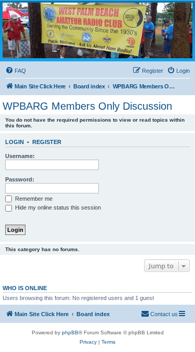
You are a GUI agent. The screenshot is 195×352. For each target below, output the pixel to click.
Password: (19, 179)
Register (46, 142)
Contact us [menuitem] (164, 314)
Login (14, 142)
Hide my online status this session (57, 207)
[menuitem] (15, 70)
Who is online (25, 288)
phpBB (70, 332)
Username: (20, 156)
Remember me (33, 198)
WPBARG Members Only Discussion (87, 106)
